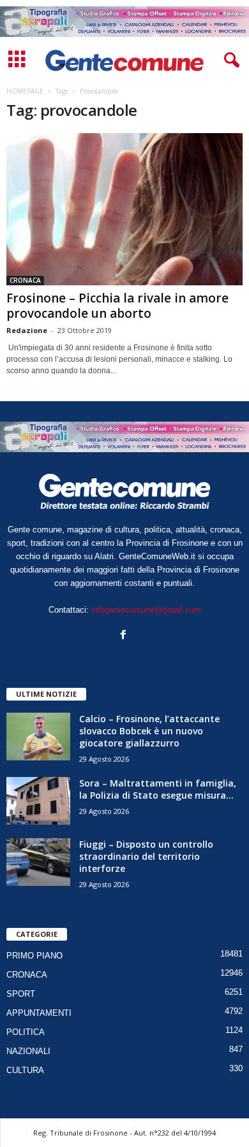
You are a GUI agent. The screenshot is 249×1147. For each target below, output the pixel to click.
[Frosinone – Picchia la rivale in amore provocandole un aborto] (124, 209)
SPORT (20, 994)
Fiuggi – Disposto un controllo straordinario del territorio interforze (146, 856)
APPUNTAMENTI (39, 1013)
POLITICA (25, 1032)
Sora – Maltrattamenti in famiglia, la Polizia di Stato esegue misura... (157, 789)
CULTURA (25, 1070)
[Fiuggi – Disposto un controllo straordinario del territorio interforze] (38, 862)
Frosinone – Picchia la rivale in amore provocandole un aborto (117, 306)
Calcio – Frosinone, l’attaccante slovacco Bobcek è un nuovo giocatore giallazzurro (149, 731)
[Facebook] (125, 636)
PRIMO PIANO (34, 955)
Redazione (26, 330)
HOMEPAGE (24, 91)
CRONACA (25, 280)
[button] (229, 60)
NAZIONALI (28, 1051)
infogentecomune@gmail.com (146, 610)
